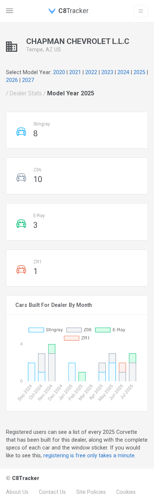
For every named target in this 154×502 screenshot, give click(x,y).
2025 (139, 72)
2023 (107, 72)
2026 (12, 80)
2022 (91, 72)
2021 (75, 72)
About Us (17, 492)
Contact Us (52, 492)
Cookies (126, 492)
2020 (59, 72)
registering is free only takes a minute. (89, 455)
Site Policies (91, 492)
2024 (123, 72)
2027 (28, 80)
